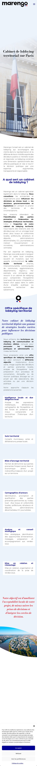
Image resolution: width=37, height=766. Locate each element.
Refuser (18, 753)
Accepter (18, 748)
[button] (34, 726)
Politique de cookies (17, 763)
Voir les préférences (18, 759)
